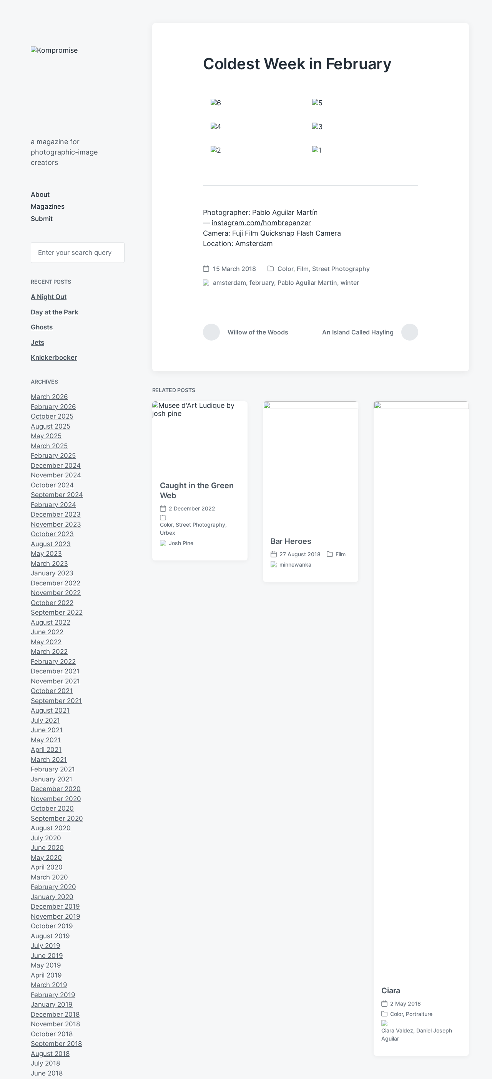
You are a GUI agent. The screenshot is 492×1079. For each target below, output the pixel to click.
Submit (42, 219)
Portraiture (419, 1014)
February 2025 (53, 455)
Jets (37, 342)
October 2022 (52, 603)
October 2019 (52, 926)
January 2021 (51, 779)
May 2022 (46, 642)
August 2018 (50, 1053)
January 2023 (52, 573)
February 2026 (53, 407)
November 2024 (56, 475)
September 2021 (56, 701)
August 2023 (51, 544)
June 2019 (47, 955)
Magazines (48, 206)
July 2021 (45, 720)
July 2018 (45, 1063)
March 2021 (49, 759)
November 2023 (56, 524)
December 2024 (56, 465)
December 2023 (56, 514)
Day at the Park (54, 312)
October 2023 (52, 534)
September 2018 (56, 1043)
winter (350, 282)
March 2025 (49, 446)
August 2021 (50, 710)
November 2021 (55, 681)
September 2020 (57, 818)
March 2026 (49, 397)
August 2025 (50, 426)
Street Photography (341, 269)
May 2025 (46, 436)
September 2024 (57, 495)
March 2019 (49, 985)
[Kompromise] (103, 87)
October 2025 (52, 416)
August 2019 (50, 936)
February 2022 (53, 661)
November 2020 (56, 799)
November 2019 (55, 916)
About (40, 194)
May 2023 (46, 553)
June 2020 (47, 847)
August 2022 (50, 622)
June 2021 (47, 730)
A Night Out (48, 297)
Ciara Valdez (397, 1030)
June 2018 (47, 1073)
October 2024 (52, 485)
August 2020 (51, 828)
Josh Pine (181, 543)
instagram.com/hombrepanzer (261, 223)
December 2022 (55, 583)
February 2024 (53, 505)
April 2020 (47, 867)
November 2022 (56, 593)
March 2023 (49, 563)
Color (285, 269)
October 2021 (52, 691)
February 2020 (53, 887)
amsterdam (229, 282)
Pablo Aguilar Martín (307, 282)
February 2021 (53, 769)
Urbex (167, 532)
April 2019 (46, 975)
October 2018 (52, 1034)
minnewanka (295, 564)
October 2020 (52, 808)
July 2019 (45, 945)
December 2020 (56, 789)
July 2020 (46, 838)
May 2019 (46, 965)
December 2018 (55, 1014)
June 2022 (47, 632)
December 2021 (55, 671)
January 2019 (52, 1004)
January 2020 (52, 897)
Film (303, 269)
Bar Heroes (291, 541)
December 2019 (55, 906)
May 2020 (46, 857)
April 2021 (46, 749)
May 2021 (46, 740)
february (261, 282)
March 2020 (49, 877)
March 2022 (49, 651)
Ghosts (42, 327)
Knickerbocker (54, 357)
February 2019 (53, 995)
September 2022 (57, 612)
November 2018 (55, 1024)
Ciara (391, 990)
